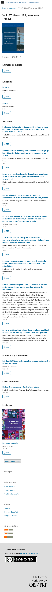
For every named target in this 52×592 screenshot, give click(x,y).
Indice (4, 103)
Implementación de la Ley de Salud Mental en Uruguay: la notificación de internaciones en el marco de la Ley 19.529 (25, 152)
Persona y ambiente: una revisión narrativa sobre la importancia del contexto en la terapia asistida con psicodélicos (24, 263)
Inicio (4, 8)
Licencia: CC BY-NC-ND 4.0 (31, 553)
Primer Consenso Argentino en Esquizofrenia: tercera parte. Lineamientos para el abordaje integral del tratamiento (24, 287)
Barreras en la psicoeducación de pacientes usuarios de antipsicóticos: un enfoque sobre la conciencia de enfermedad (25, 176)
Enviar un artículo (12, 461)
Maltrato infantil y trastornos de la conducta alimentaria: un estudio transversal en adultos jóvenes (25, 196)
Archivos (12, 8)
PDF (7, 71)
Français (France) (11, 515)
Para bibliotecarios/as (11, 494)
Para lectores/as (9, 487)
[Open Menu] (2, 2)
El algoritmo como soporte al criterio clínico (20, 387)
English (7, 508)
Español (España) (11, 512)
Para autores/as (9, 490)
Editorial (5, 87)
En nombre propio (10, 443)
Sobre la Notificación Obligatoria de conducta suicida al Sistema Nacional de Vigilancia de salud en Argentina (25, 331)
